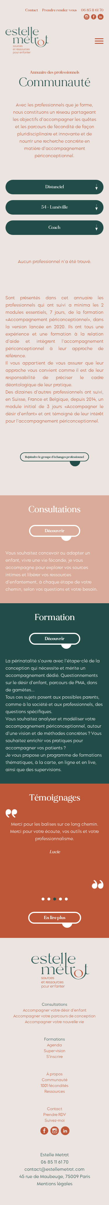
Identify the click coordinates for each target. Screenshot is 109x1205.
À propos (54, 1074)
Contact (31, 10)
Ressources (54, 1091)
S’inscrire (55, 1056)
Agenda (54, 1045)
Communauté (54, 1080)
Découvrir (55, 531)
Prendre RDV (54, 1114)
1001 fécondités (54, 1085)
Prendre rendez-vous (59, 10)
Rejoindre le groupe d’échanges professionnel (54, 457)
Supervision (54, 1051)
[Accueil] (27, 52)
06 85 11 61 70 (92, 10)
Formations (54, 1039)
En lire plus (54, 917)
